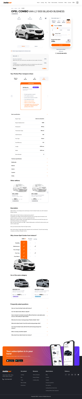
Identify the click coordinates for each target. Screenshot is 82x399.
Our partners (48, 385)
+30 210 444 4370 (62, 53)
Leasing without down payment (52, 390)
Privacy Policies (36, 377)
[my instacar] (77, 2)
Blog (47, 374)
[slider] (57, 28)
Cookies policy (36, 380)
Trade (49, 2)
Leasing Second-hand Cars (51, 388)
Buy (46, 2)
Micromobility (54, 2)
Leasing (42, 2)
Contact (69, 2)
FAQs (65, 2)
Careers (47, 380)
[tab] (16, 79)
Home (38, 2)
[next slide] (48, 192)
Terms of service (36, 374)
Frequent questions (50, 382)
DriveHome (60, 2)
